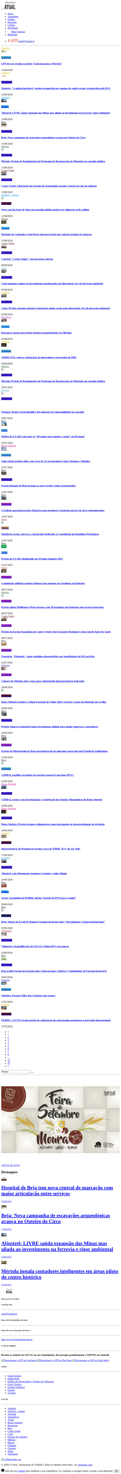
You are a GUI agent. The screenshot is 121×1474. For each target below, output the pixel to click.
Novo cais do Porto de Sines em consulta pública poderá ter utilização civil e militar (45, 209)
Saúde (4, 430)
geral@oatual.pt (26, 41)
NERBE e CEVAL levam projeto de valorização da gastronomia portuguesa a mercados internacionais (56, 1020)
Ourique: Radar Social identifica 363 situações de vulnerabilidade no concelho (42, 412)
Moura (4, 219)
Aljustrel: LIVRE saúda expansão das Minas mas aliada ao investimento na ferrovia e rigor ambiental (55, 113)
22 (9, 1060)
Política (5, 106)
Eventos (12, 1393)
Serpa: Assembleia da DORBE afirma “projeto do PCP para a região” (38, 898)
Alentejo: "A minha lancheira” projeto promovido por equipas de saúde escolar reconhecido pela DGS (55, 88)
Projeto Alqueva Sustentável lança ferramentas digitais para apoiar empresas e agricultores (49, 726)
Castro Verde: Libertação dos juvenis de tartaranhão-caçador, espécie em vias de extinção (49, 186)
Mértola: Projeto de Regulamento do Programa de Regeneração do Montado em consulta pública (53, 161)
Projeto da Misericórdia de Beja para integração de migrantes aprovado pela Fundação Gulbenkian (54, 751)
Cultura (5, 528)
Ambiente (6, 57)
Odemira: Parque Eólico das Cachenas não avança (28, 995)
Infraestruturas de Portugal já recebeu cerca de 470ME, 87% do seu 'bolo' (41, 848)
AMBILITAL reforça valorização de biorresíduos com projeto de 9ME (39, 357)
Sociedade (6, 504)
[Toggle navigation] (2, 9)
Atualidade (6, 82)
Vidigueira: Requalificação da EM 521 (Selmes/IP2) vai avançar (35, 946)
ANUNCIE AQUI (10, 1165)
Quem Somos (14, 1375)
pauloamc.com (85, 1464)
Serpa (4, 519)
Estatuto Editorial (16, 1387)
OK (116, 1471)
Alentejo (5, 48)
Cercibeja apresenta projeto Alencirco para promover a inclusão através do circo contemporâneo (52, 510)
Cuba (4, 268)
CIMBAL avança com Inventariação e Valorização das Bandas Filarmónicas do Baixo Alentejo (51, 799)
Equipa (11, 1390)
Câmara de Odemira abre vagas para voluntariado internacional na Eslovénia (42, 681)
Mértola (5, 146)
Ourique (5, 390)
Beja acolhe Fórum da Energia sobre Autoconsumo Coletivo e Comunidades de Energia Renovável (54, 971)
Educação (6, 915)
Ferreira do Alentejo (17, 1437)
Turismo (5, 228)
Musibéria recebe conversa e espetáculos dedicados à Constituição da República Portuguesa (50, 534)
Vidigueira (6, 931)
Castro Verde (7, 170)
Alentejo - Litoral (9, 195)
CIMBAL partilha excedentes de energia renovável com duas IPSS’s (37, 775)
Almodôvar (13, 1417)
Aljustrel (5, 97)
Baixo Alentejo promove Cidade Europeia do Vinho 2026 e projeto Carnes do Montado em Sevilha (53, 702)
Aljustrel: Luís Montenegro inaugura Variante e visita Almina (34, 873)
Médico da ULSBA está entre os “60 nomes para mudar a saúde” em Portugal (42, 436)
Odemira (5, 665)
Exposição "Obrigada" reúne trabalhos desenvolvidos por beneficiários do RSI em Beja (48, 656)
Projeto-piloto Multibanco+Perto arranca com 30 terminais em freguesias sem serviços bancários (52, 607)
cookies (21, 1471)
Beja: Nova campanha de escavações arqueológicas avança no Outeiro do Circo (43, 137)
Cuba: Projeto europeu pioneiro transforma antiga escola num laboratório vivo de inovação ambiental (55, 308)
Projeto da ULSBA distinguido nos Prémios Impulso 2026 (32, 558)
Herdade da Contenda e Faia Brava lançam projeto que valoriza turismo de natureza (46, 234)
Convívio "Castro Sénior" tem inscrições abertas (27, 259)
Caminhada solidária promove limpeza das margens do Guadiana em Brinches (43, 583)
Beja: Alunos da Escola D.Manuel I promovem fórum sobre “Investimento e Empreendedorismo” (53, 921)
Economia (6, 203)
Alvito (11, 1419)
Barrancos (6, 317)
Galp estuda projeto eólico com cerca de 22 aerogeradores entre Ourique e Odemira (45, 461)
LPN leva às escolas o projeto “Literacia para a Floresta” (31, 63)
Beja (3, 122)
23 (9, 1063)
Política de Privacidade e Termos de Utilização (31, 1381)
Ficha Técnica (15, 1384)
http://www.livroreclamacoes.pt (16, 1339)
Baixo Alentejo (8, 445)
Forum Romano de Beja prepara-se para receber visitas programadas (38, 485)
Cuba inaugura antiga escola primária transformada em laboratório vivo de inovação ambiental (52, 283)
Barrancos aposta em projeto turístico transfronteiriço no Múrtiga (36, 332)
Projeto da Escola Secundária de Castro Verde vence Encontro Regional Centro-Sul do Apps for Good (55, 631)
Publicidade (13, 1378)
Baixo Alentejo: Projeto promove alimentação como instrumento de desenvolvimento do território (53, 824)
